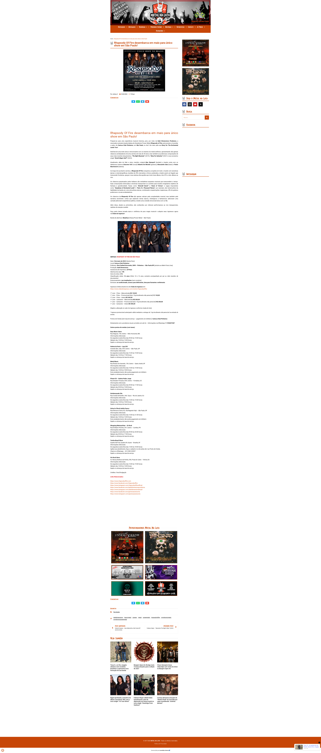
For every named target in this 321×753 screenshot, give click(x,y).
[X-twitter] (201, 104)
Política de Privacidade (160, 743)
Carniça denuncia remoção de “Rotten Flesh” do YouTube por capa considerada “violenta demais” (167, 700)
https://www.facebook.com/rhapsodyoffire (124, 483)
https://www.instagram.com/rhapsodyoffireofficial (126, 485)
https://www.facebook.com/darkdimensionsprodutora (127, 487)
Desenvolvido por (155, 750)
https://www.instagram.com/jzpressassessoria (125, 494)
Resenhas (142, 27)
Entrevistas (180, 27)
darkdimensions (118, 617)
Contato (190, 27)
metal (140, 617)
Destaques (121, 27)
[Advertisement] (144, 118)
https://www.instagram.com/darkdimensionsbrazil (126, 489)
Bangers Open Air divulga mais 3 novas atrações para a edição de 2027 (144, 666)
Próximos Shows (156, 27)
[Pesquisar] (207, 118)
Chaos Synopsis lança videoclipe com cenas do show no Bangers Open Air (167, 666)
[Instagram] (190, 104)
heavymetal (127, 617)
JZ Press (200, 27)
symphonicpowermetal (120, 619)
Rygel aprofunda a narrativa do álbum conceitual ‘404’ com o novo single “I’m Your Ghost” (120, 699)
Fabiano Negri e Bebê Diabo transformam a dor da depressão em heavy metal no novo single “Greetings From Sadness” (144, 701)
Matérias (168, 27)
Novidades (132, 27)
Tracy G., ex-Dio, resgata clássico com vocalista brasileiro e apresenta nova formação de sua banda (119, 667)
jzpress (135, 617)
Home (111, 39)
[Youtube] (195, 104)
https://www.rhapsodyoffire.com (120, 481)
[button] (133, 101)
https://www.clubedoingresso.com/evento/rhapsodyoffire (128, 289)
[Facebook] (184, 104)
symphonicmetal (166, 617)
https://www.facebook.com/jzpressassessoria (125, 491)
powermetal (146, 617)
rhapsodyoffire (155, 617)
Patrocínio (159, 31)
